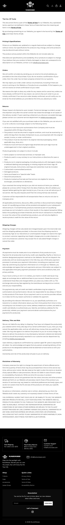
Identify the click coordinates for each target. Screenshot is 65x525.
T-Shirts (5, 476)
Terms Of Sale (26, 482)
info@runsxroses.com (40, 63)
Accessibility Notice (28, 485)
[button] (4, 6)
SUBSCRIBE (48, 503)
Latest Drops (7, 485)
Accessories (6, 482)
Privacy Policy (26, 476)
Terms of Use (26, 479)
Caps (4, 479)
